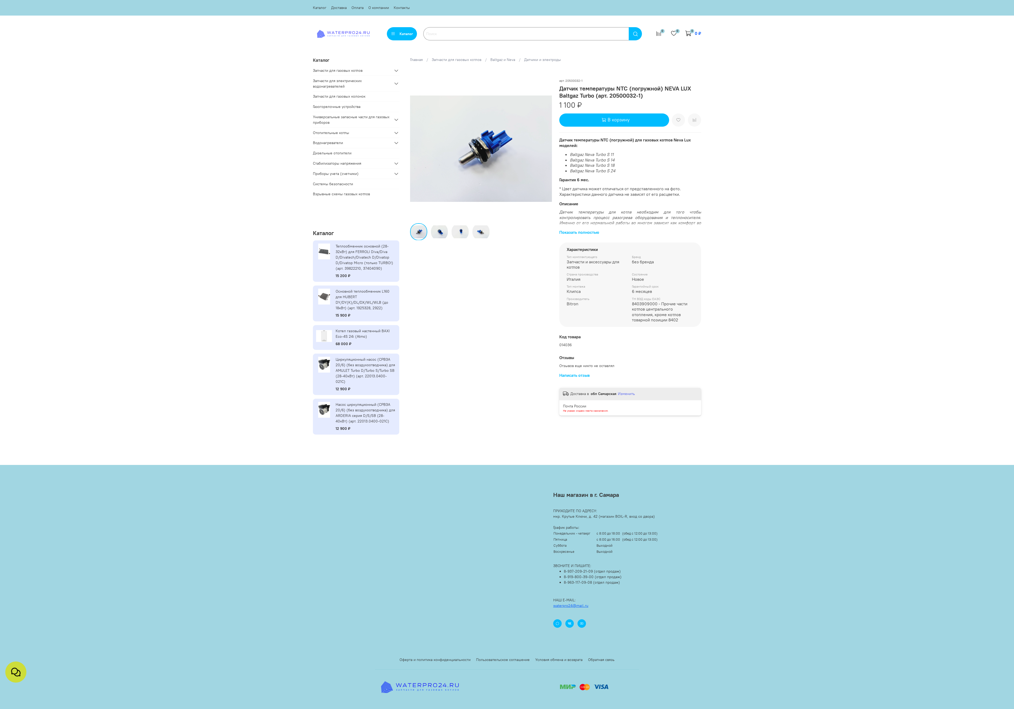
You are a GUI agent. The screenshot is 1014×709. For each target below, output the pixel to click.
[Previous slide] (417, 148)
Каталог (319, 7)
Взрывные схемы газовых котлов (341, 194)
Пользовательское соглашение (503, 659)
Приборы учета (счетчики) (336, 173)
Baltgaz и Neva (502, 59)
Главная (416, 59)
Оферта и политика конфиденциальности (435, 659)
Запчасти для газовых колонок (339, 96)
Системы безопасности (333, 184)
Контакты (402, 7)
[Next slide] (544, 148)
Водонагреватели (328, 142)
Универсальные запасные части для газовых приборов (351, 120)
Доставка (339, 7)
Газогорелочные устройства (336, 106)
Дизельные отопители (332, 153)
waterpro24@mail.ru (570, 605)
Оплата (357, 7)
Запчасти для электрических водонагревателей (337, 83)
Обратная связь (601, 659)
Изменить (626, 393)
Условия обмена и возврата (559, 659)
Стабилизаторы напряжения (337, 163)
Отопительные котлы (331, 132)
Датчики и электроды (542, 59)
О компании (378, 7)
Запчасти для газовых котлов (456, 59)
